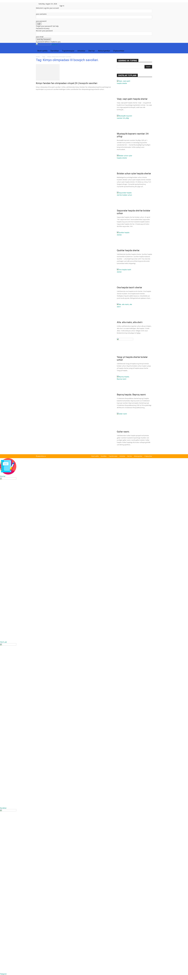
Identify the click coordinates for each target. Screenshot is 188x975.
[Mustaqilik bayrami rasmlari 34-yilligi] (134, 123)
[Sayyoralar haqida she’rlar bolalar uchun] (134, 200)
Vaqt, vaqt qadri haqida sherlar (132, 99)
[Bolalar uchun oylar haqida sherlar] (134, 162)
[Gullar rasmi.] (134, 421)
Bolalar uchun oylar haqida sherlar (134, 173)
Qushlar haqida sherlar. (128, 250)
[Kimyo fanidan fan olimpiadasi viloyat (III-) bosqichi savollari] (74, 72)
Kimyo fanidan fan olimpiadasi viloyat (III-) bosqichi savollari (66, 83)
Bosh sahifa (42, 50)
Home (38, 57)
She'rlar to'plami (127, 75)
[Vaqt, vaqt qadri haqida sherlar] (134, 88)
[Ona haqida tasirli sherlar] (134, 276)
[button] (149, 46)
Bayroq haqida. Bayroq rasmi (131, 394)
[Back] (65, 3)
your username (41, 14)
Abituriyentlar (104, 50)
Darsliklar (54, 50)
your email (39, 37)
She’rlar (91, 50)
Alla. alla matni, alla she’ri (130, 322)
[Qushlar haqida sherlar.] (134, 239)
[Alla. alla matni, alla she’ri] (134, 311)
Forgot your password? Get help (47, 26)
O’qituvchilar (118, 50)
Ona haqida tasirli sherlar (129, 287)
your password (41, 21)
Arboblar (81, 50)
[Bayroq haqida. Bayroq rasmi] (134, 383)
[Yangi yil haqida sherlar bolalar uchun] (134, 346)
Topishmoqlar (68, 50)
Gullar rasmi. (123, 431)
